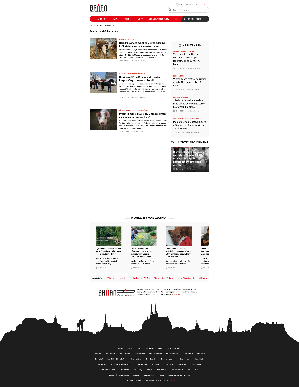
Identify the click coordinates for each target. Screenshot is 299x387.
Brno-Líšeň (99, 359)
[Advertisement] (190, 189)
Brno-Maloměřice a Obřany (116, 359)
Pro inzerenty (149, 375)
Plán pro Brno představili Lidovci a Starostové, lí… (175, 278)
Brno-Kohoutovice (172, 353)
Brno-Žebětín (188, 353)
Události (102, 19)
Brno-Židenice (193, 370)
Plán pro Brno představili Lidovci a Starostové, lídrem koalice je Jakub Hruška (189, 125)
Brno (182, 76)
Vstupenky (150, 348)
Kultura (127, 19)
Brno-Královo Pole (177, 370)
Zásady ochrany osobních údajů (179, 375)
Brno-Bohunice (151, 359)
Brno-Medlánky (136, 359)
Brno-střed (97, 353)
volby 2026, (177, 119)
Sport (140, 19)
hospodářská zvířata (136, 73)
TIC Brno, (177, 148)
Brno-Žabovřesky (155, 353)
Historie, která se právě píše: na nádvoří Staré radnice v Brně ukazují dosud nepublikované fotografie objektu (189, 158)
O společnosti (124, 375)
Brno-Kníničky (140, 353)
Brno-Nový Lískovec (168, 359)
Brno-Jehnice (124, 370)
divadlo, (176, 76)
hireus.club (172, 380)
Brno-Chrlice (168, 364)
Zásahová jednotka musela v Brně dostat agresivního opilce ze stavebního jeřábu (189, 103)
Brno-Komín (201, 353)
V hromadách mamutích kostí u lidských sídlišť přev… (129, 278)
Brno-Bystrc (102, 364)
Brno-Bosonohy (185, 359)
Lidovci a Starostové (190, 119)
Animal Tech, (124, 39)
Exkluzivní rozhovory (159, 19)
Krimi (115, 19)
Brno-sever (156, 364)
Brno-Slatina (182, 364)
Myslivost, (123, 73)
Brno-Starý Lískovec (108, 370)
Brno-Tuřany (137, 370)
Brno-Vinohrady (125, 353)
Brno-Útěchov (161, 370)
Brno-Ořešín (199, 359)
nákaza (133, 39)
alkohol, (177, 97)
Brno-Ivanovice (196, 364)
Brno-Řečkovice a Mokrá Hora (121, 364)
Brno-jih (149, 370)
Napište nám (176, 295)
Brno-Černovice (141, 364)
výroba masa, (124, 110)
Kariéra (161, 375)
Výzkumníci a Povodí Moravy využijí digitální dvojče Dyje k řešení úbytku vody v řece (108, 251)
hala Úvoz (190, 51)
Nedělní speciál (193, 19)
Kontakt (111, 375)
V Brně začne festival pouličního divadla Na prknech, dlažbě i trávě (189, 82)
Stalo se (93, 25)
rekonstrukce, (179, 51)
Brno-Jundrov (110, 353)
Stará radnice (186, 148)
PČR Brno (184, 97)
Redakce (136, 375)
